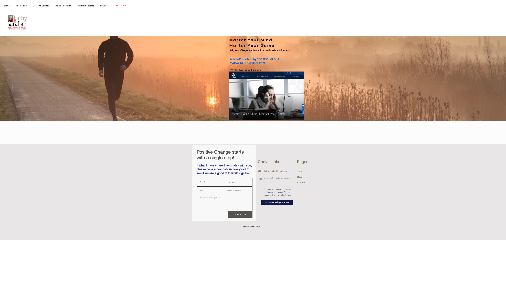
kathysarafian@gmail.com (275, 171)
